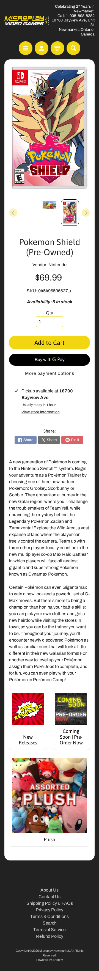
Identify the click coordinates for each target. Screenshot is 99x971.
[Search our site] (73, 48)
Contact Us (49, 896)
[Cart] (57, 48)
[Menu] (25, 48)
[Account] (41, 48)
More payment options (49, 373)
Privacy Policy (49, 909)
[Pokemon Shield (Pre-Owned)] (70, 212)
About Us (49, 890)
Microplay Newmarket (54, 950)
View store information (40, 412)
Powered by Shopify (49, 959)
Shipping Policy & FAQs (49, 903)
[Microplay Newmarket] (27, 20)
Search (50, 923)
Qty (49, 312)
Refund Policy (49, 936)
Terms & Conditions (49, 916)
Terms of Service (49, 929)
